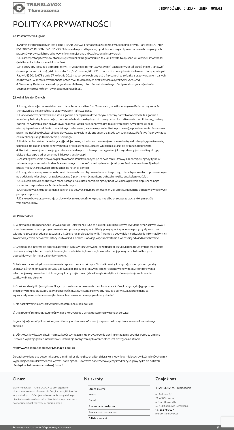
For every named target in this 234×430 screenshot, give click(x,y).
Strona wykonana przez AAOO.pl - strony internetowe (42, 427)
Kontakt (216, 8)
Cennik (203, 8)
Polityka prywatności (62, 24)
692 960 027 (167, 409)
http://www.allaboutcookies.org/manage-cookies (44, 347)
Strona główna (170, 8)
